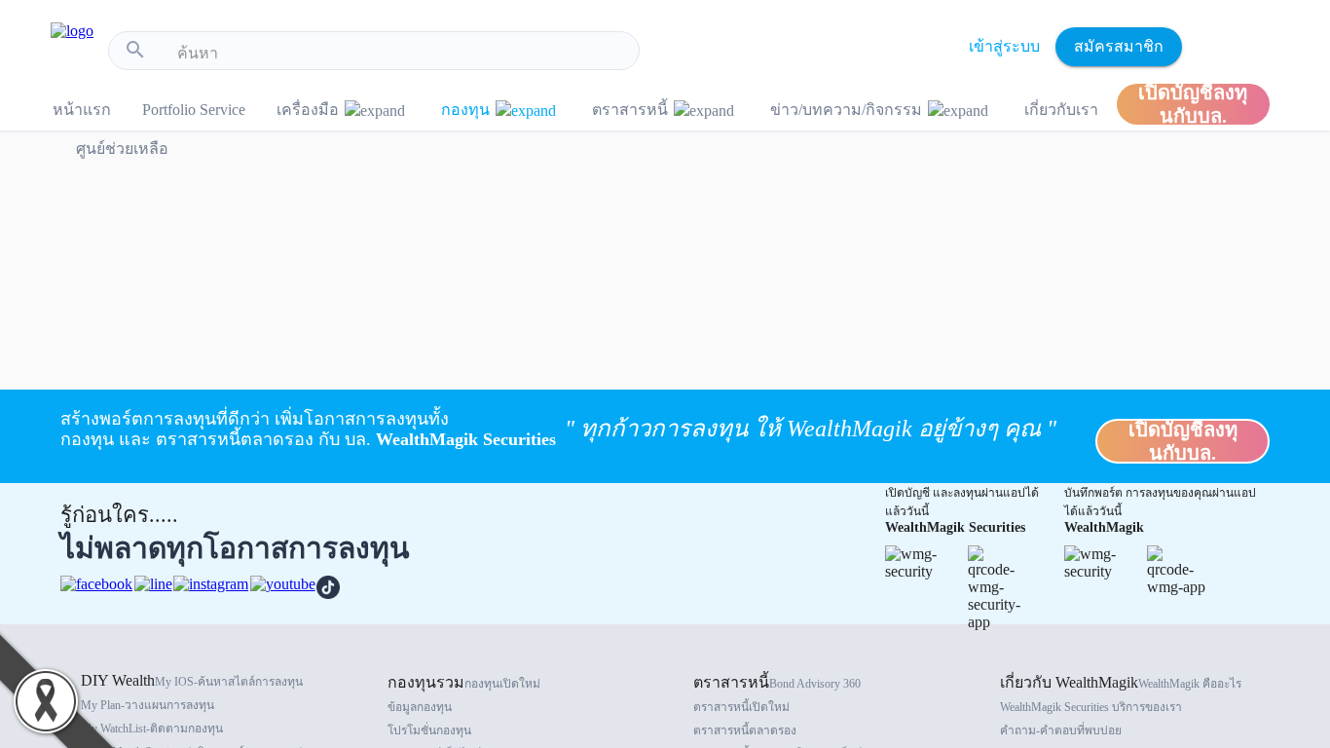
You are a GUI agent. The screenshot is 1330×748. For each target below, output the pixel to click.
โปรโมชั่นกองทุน (429, 730)
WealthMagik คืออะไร (1189, 684)
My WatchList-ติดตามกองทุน (152, 728)
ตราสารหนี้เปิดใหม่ (741, 707)
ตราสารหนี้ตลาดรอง (744, 730)
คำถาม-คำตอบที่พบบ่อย (1061, 730)
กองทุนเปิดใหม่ (502, 684)
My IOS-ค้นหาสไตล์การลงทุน (229, 682)
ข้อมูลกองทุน (420, 707)
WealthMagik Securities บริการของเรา (1091, 707)
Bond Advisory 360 (815, 684)
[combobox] (400, 53)
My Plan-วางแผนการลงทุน (147, 705)
